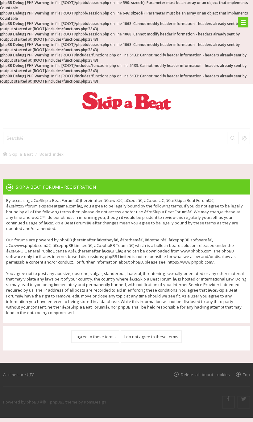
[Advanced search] (244, 138)
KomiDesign (95, 402)
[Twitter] (244, 402)
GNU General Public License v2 (43, 251)
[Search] (232, 138)
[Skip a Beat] (126, 100)
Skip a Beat (21, 154)
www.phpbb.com (196, 251)
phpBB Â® (36, 402)
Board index (51, 154)
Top (246, 374)
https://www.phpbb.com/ (191, 262)
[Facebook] (228, 402)
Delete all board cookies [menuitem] (205, 374)
